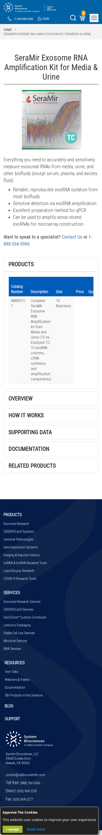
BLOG (9, 705)
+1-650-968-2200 (23, 19)
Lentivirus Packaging (17, 625)
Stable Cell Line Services (19, 633)
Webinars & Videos (17, 679)
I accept (12, 829)
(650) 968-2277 (23, 799)
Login (45, 18)
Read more (36, 829)
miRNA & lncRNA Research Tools (25, 563)
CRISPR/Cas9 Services (18, 609)
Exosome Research (16, 524)
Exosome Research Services (22, 602)
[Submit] (73, 18)
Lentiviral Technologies (18, 539)
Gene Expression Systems (21, 547)
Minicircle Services (15, 641)
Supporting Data (30, 432)
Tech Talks (11, 672)
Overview (20, 398)
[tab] (51, 264)
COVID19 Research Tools (20, 579)
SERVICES (12, 592)
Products (21, 264)
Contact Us (72, 237)
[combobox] (51, 29)
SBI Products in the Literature (24, 695)
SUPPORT (12, 718)
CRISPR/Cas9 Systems (19, 531)
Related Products (32, 465)
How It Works (26, 415)
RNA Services (12, 649)
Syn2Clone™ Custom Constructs (25, 617)
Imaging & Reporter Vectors (22, 555)
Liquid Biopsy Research (19, 571)
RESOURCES (15, 662)
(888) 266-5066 (30, 783)
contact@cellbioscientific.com (25, 775)
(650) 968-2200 (27, 791)
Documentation (29, 449)
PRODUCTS (13, 514)
